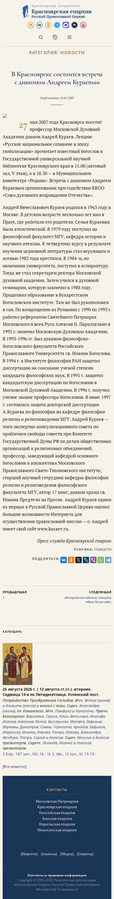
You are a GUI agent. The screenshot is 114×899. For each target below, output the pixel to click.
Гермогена (62, 726)
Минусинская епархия (57, 829)
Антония (25, 721)
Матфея (77, 721)
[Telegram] (108, 560)
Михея (40, 721)
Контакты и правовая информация (57, 875)
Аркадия (80, 726)
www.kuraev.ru (52, 529)
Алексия (56, 737)
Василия (84, 737)
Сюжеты (85, 853)
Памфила (63, 710)
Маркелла (11, 732)
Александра (89, 705)
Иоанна (9, 721)
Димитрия (29, 726)
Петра (58, 732)
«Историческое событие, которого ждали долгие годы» (87, 597)
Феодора (10, 737)
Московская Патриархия (57, 801)
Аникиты (14, 705)
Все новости (14, 766)
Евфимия (94, 721)
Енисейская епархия (57, 812)
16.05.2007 (67, 98)
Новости (72, 52)
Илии (63, 716)
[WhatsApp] (101, 560)
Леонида (49, 742)
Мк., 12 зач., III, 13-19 (75, 753)
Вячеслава (79, 716)
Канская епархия (57, 818)
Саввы (45, 726)
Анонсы (49, 853)
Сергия (51, 716)
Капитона (85, 710)
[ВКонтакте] (63, 560)
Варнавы (10, 726)
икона (104, 700)
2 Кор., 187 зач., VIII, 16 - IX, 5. (29, 753)
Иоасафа (97, 716)
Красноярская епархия (57, 806)
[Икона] (17, 683)
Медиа (67, 853)
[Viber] (93, 560)
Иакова (43, 732)
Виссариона (58, 721)
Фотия (91, 700)
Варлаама (35, 716)
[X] (78, 560)
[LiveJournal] (86, 560)
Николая (84, 742)
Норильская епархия (57, 824)
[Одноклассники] (71, 560)
